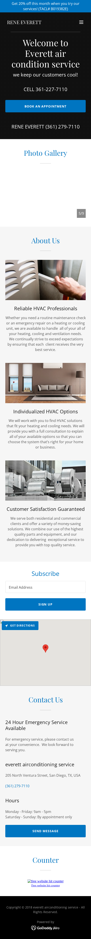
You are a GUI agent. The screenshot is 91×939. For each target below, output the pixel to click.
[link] (24, 22)
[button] (81, 22)
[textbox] (45, 587)
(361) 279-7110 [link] (63, 126)
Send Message (45, 831)
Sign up (45, 604)
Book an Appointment (46, 106)
